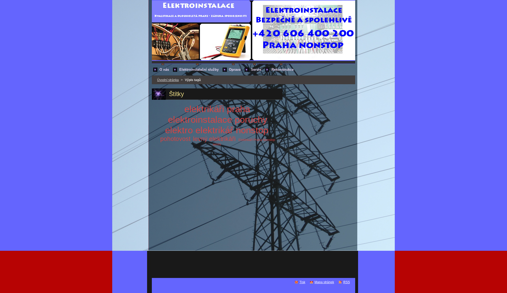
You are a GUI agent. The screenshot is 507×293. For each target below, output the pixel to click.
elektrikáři (204, 109)
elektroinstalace (200, 119)
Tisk (302, 282)
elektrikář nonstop (231, 130)
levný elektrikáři (214, 138)
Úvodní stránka (168, 80)
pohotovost (175, 138)
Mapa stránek (324, 282)
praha (238, 109)
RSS (346, 282)
